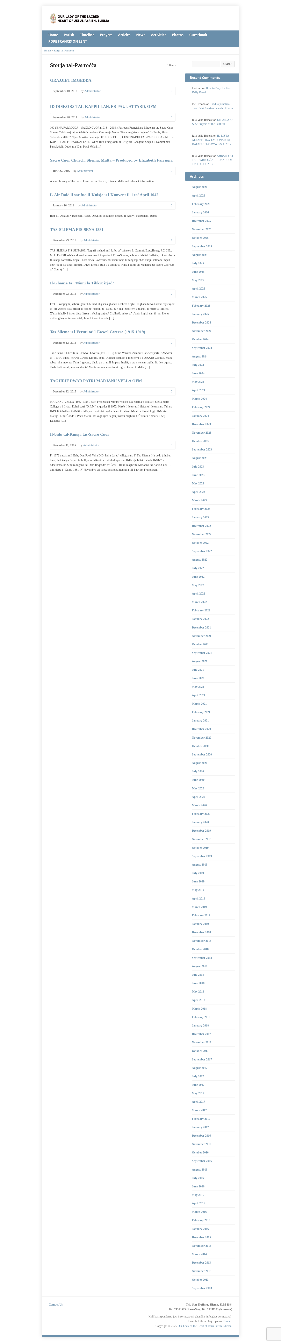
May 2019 (198, 889)
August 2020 (199, 763)
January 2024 (200, 415)
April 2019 (198, 898)
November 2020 (201, 737)
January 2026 (200, 212)
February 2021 (201, 712)
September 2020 (202, 754)
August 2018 (199, 966)
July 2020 (198, 771)
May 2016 (198, 1194)
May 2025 (198, 280)
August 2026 (199, 187)
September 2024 (202, 347)
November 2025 (201, 229)
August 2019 (199, 864)
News (140, 35)
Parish (69, 35)
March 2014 (199, 1254)
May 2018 (198, 991)
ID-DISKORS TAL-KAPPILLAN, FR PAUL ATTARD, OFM (103, 106)
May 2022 (198, 585)
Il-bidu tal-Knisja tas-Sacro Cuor (79, 434)
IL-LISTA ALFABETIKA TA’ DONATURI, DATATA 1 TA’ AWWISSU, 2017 (211, 139)
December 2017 (201, 1034)
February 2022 (201, 610)
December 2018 (201, 932)
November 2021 (201, 636)
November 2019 (201, 839)
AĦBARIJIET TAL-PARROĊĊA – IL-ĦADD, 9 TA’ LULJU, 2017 (212, 160)
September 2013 (202, 1288)
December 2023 (201, 424)
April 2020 (198, 796)
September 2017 (202, 1059)
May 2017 (198, 1093)
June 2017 (198, 1084)
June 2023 (198, 475)
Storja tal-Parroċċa (63, 50)
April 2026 (198, 195)
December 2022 (201, 525)
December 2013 (201, 1262)
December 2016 (201, 1135)
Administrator (92, 91)
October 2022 (200, 542)
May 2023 (198, 483)
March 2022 (199, 602)
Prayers (106, 35)
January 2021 (200, 720)
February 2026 (201, 204)
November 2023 (201, 432)
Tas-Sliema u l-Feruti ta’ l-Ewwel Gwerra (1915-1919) (97, 331)
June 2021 (198, 678)
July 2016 (198, 1178)
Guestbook (198, 35)
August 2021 (199, 661)
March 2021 (199, 703)
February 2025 (201, 305)
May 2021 (198, 686)
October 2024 (200, 339)
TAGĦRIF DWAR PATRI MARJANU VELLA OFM (96, 380)
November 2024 (201, 331)
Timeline (87, 35)
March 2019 (199, 907)
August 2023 (199, 458)
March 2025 (199, 297)
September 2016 (202, 1161)
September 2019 (202, 856)
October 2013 (200, 1279)
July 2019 (198, 873)
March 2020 (199, 805)
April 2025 (198, 288)
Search (227, 64)
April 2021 (198, 695)
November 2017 (201, 1042)
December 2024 (201, 322)
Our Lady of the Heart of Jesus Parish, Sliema (204, 1326)
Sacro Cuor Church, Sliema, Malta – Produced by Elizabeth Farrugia (111, 160)
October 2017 (200, 1050)
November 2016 (201, 1144)
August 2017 (199, 1068)
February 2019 (201, 915)
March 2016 (199, 1211)
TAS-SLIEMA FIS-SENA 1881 (76, 229)
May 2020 (198, 788)
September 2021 (202, 652)
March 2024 (199, 398)
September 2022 (202, 551)
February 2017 (201, 1118)
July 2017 (198, 1076)
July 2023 (198, 466)
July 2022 (198, 568)
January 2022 (200, 618)
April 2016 (198, 1203)
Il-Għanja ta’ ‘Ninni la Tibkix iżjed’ (82, 283)
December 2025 (201, 220)
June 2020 (198, 779)
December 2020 (201, 729)
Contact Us (56, 1304)
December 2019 (201, 830)
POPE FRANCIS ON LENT (67, 41)
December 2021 (201, 627)
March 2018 (199, 1008)
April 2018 (198, 1000)
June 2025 (198, 271)
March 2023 (199, 500)
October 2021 (200, 644)
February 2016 (201, 1220)
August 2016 (199, 1169)
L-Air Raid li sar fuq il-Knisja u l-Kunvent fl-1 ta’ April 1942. (104, 194)
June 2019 (198, 881)
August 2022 (199, 559)
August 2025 (199, 254)
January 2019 (200, 923)
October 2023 (200, 441)
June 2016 (198, 1186)
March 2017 (199, 1110)
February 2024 (201, 407)
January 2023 (200, 517)
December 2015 (201, 1237)
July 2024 (198, 365)
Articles (124, 35)
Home (53, 35)
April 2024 (198, 390)
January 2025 (200, 314)
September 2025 (202, 246)
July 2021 (198, 669)
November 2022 (201, 534)
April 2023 (198, 491)
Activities (158, 35)
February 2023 (201, 508)
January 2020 (200, 822)
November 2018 (201, 940)
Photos (177, 35)
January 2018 (200, 1025)
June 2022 (198, 576)
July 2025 (198, 263)
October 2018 (200, 949)
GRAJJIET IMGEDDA (70, 80)
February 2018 (201, 1017)
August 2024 (199, 356)
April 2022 (198, 593)
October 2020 (200, 746)
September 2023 (202, 449)
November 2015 (201, 1245)
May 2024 (198, 381)
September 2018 (202, 957)
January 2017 (200, 1127)
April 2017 (198, 1101)
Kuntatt (227, 1321)
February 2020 (201, 813)
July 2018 (198, 974)
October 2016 (200, 1152)
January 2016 (200, 1228)
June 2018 (198, 983)
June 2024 (198, 373)
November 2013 (201, 1271)
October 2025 (200, 237)
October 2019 (200, 847)
